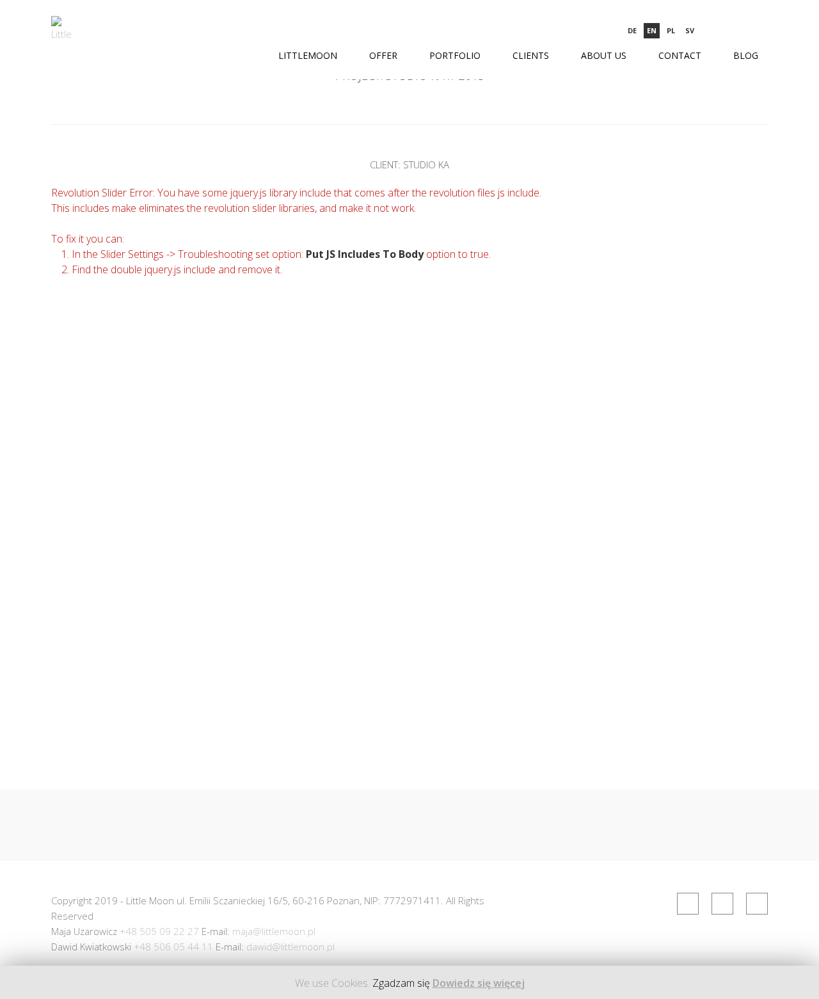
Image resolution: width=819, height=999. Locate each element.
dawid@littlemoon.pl (290, 946)
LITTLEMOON (307, 55)
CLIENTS (531, 55)
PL (671, 30)
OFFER (383, 55)
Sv (689, 30)
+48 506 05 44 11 (173, 946)
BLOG (745, 55)
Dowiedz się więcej (479, 983)
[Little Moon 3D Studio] (62, 30)
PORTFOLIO (455, 55)
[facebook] (719, 30)
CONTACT (679, 55)
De (632, 30)
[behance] (761, 30)
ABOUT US (603, 55)
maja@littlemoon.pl (273, 931)
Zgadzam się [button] (401, 983)
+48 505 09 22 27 (159, 931)
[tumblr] (740, 30)
